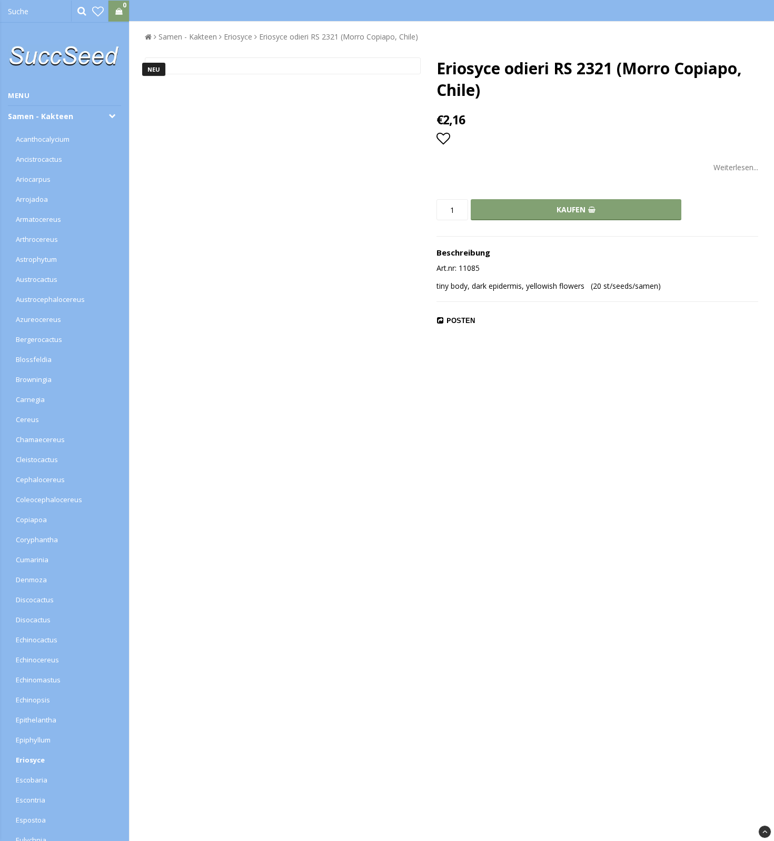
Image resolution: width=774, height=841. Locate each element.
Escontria (30, 800)
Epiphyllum (33, 740)
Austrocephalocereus (50, 299)
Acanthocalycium (43, 139)
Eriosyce (30, 760)
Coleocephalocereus (49, 499)
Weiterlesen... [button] (735, 167)
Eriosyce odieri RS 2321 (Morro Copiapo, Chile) (338, 37)
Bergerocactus (39, 339)
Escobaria (31, 780)
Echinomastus (38, 679)
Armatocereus (38, 219)
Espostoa (31, 820)
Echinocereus (37, 659)
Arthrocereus (37, 239)
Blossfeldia (34, 359)
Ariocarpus (33, 179)
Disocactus (33, 619)
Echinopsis (33, 700)
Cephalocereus (40, 479)
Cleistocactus (37, 459)
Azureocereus (38, 319)
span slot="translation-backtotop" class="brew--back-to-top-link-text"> (764, 831)
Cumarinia (32, 559)
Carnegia (30, 399)
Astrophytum (36, 259)
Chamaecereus (40, 439)
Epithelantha (36, 720)
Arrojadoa (32, 199)
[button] (98, 11)
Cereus (27, 419)
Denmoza (31, 579)
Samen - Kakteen (40, 116)
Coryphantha (37, 539)
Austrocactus (36, 279)
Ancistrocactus (39, 159)
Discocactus (35, 599)
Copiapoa (31, 519)
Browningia (34, 379)
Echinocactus (36, 639)
